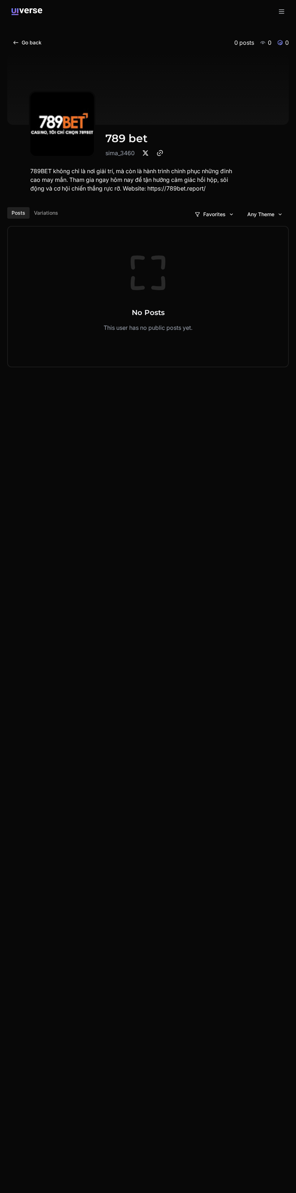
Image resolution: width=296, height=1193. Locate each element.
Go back (32, 42)
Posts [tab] (18, 213)
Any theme (260, 214)
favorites (214, 214)
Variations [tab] (46, 213)
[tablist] (34, 213)
